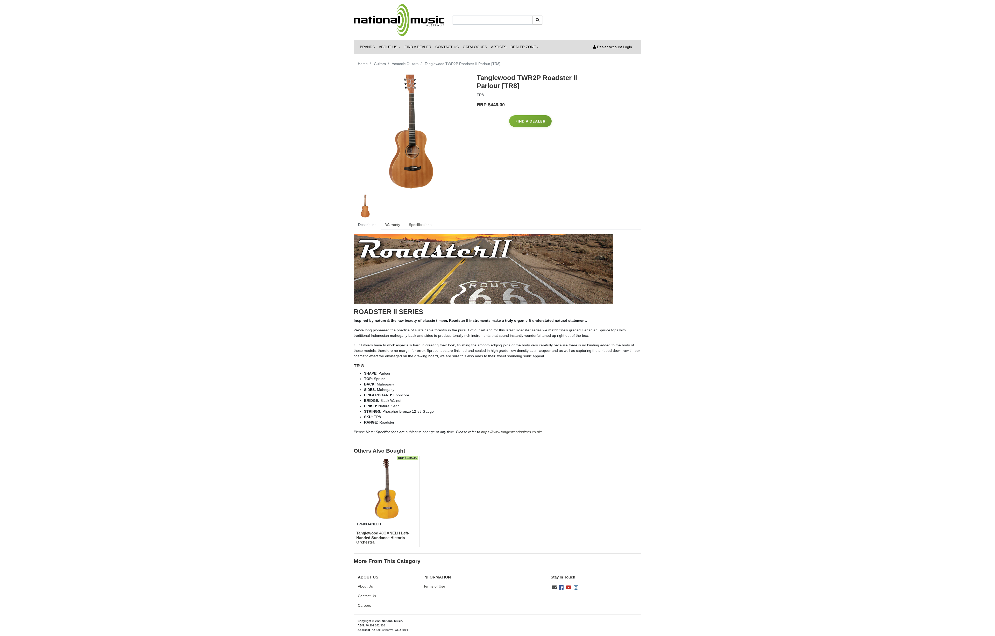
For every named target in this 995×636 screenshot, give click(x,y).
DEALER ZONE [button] (523, 47)
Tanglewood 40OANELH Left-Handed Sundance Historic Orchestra (382, 537)
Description (367, 225)
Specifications (420, 225)
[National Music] (399, 20)
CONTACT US (447, 47)
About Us (365, 586)
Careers (364, 605)
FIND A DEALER (417, 47)
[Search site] (537, 20)
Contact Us (367, 596)
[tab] (367, 225)
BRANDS (367, 47)
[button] (614, 47)
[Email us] (554, 587)
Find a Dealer (530, 121)
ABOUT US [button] (388, 47)
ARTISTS (498, 47)
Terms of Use (434, 586)
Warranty (392, 225)
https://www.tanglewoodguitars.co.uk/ (511, 432)
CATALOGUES (475, 47)
